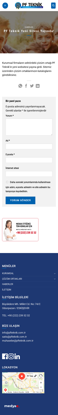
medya (12, 406)
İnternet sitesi (12, 168)
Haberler (29, 27)
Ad (8, 140)
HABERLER (7, 284)
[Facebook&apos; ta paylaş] (26, 86)
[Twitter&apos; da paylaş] (32, 86)
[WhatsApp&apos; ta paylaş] (20, 86)
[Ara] (53, 6)
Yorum (10, 115)
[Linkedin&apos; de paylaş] (38, 86)
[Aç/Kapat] (55, 273)
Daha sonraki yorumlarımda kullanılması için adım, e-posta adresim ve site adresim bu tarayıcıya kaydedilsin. (28, 187)
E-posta (10, 154)
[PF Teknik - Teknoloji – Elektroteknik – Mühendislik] (29, 6)
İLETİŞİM (6, 289)
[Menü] (5, 6)
